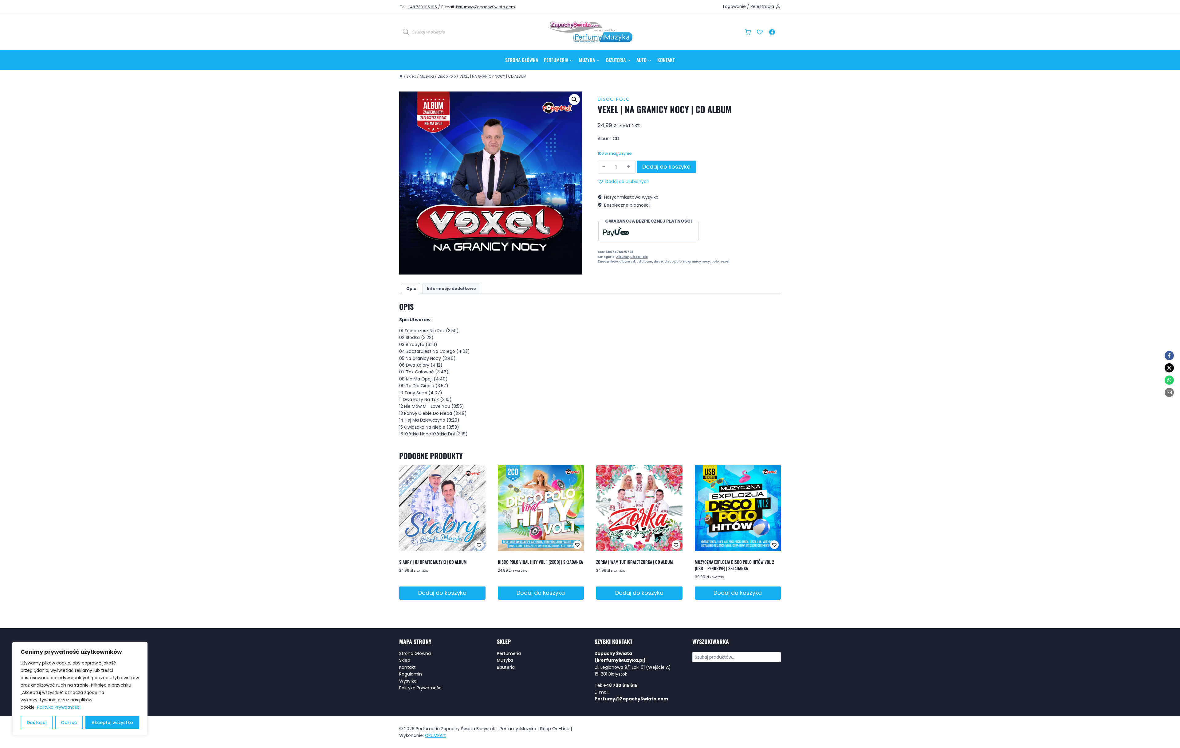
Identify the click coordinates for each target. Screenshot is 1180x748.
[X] (1169, 367)
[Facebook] (772, 32)
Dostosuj (36, 722)
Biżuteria (506, 667)
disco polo (673, 261)
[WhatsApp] (1169, 380)
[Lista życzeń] (760, 32)
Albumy (622, 257)
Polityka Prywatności (59, 707)
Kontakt (666, 60)
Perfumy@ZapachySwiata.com (485, 7)
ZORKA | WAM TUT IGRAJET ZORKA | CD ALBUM (634, 562)
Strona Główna (521, 60)
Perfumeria (509, 653)
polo (715, 261)
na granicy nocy (696, 261)
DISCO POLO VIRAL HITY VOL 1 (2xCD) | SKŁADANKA (540, 562)
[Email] (1169, 392)
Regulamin (410, 674)
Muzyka (505, 660)
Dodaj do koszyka (666, 166)
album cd (627, 261)
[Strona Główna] (401, 76)
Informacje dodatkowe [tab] (451, 288)
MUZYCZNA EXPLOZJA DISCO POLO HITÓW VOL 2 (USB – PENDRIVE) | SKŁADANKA (734, 565)
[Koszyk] (748, 32)
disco (658, 261)
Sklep (404, 660)
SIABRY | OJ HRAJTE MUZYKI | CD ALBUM (433, 562)
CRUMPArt (435, 735)
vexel (724, 261)
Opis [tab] (411, 288)
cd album (644, 261)
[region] (80, 689)
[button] (574, 99)
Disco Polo (614, 99)
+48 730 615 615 (422, 7)
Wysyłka (408, 681)
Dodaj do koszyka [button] (442, 593)
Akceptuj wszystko (112, 722)
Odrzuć (69, 722)
